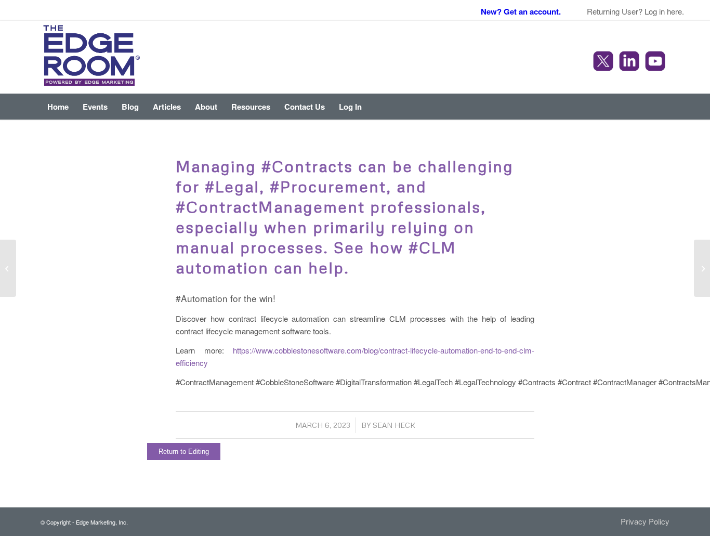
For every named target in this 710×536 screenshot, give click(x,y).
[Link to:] (8, 268)
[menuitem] (58, 107)
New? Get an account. (521, 11)
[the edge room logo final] (92, 57)
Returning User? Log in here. (635, 11)
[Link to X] (604, 62)
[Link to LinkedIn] (630, 62)
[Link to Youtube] (656, 62)
